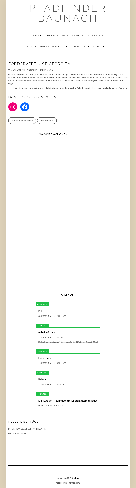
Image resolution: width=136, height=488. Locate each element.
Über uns (50, 35)
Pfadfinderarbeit (72, 35)
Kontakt (97, 46)
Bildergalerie (95, 35)
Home (36, 35)
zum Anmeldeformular (22, 120)
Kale (77, 478)
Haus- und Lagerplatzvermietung (46, 46)
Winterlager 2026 (17, 433)
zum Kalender (46, 120)
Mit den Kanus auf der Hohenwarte (27, 429)
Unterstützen (79, 46)
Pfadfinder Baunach (68, 13)
